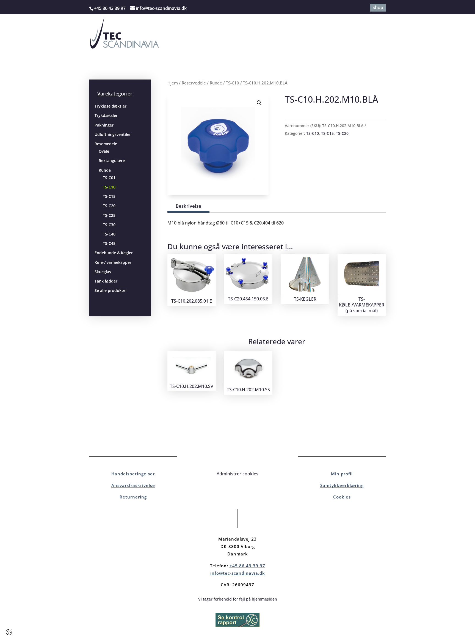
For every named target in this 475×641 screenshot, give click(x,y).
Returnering (133, 497)
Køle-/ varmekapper (113, 262)
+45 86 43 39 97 (247, 565)
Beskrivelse (188, 206)
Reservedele (106, 143)
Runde (105, 170)
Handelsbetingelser (133, 473)
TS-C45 (109, 243)
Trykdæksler (106, 115)
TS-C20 (109, 205)
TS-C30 (109, 224)
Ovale (104, 151)
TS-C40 (109, 234)
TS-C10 (109, 187)
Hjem (172, 83)
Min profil (342, 473)
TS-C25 (109, 215)
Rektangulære (112, 160)
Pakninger (104, 125)
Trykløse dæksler (110, 106)
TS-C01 (109, 177)
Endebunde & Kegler (114, 252)
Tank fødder (106, 281)
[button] (259, 103)
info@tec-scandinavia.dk (237, 573)
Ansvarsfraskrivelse (133, 485)
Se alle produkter (111, 290)
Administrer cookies (237, 474)
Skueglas (103, 271)
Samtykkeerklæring (342, 485)
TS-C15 (109, 196)
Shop (377, 7)
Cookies (342, 497)
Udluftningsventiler (113, 134)
